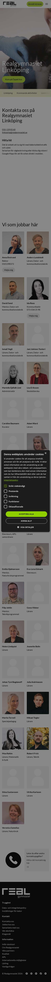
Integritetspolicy (11, 480)
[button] (25, 527)
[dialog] (25, 491)
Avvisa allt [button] (26, 521)
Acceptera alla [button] (26, 514)
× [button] (45, 453)
